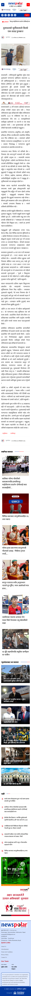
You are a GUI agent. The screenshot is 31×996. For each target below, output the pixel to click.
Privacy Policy (5, 954)
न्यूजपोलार (8, 37)
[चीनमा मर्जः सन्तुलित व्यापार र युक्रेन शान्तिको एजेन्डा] (15, 694)
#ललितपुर (12, 433)
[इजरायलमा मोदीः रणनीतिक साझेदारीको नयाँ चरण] (15, 715)
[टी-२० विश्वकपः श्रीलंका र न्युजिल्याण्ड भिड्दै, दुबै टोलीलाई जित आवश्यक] (15, 736)
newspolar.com (12, 989)
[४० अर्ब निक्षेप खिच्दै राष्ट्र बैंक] (15, 777)
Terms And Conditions (7, 952)
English (27, 15)
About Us (3, 946)
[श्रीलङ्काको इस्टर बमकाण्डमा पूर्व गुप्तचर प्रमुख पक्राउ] (15, 756)
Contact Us (4, 957)
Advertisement (5, 949)
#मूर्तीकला (4, 433)
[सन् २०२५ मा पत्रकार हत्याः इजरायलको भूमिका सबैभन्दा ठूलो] (15, 674)
